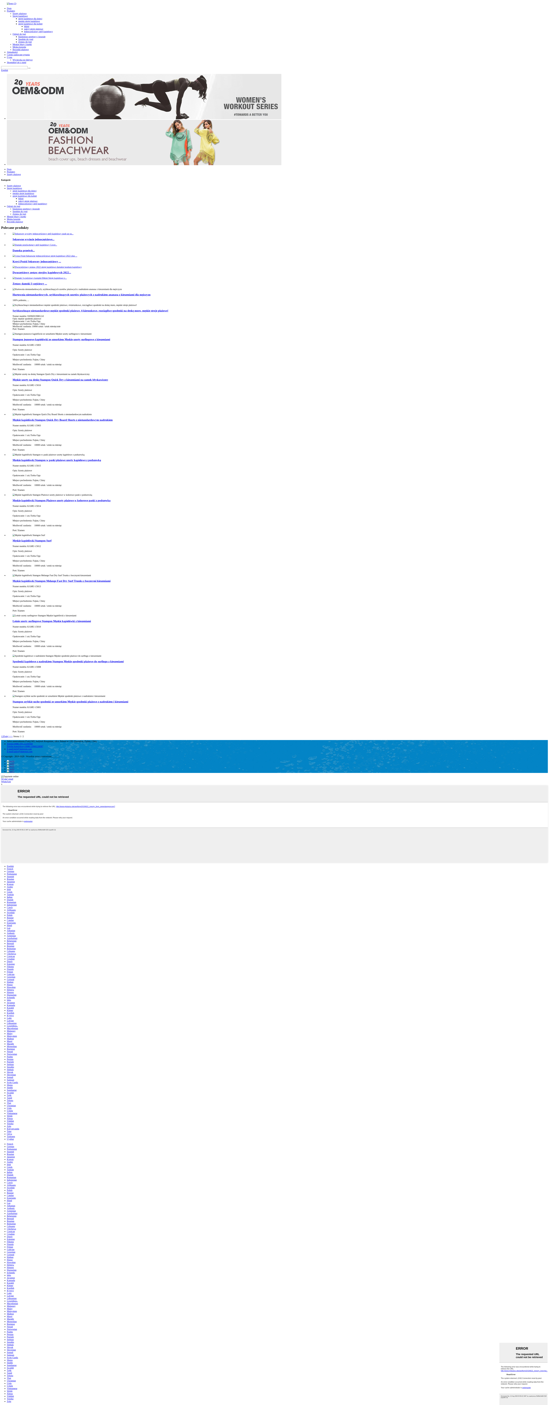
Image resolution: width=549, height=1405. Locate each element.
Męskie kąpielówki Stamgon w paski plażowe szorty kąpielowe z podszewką (57, 460)
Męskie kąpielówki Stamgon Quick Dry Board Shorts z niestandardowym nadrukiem (63, 419)
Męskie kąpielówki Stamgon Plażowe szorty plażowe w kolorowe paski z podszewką (62, 500)
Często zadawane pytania (18, 54)
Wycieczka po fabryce (23, 60)
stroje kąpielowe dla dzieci (30, 18)
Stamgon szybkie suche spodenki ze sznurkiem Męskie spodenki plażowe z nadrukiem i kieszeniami (70, 701)
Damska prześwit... (24, 250)
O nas (9, 57)
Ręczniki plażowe (21, 49)
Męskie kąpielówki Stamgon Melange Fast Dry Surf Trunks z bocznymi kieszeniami (62, 580)
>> (11, 736)
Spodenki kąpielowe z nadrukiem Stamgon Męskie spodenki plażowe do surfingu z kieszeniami (68, 661)
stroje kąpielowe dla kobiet (30, 24)
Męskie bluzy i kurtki (22, 44)
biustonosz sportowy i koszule (31, 36)
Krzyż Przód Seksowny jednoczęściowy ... (37, 261)
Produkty (11, 11)
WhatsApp (6, 781)
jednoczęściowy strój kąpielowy (38, 31)
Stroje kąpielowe (20, 16)
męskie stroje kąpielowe (29, 21)
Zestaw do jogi (25, 42)
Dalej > (6, 736)
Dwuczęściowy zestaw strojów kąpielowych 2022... (42, 272)
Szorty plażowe (20, 13)
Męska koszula (19, 47)
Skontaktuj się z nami (16, 62)
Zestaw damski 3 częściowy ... (30, 283)
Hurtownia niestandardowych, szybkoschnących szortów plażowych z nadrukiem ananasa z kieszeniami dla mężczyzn (82, 294)
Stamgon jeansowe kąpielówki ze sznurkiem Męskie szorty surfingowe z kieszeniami (61, 339)
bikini (26, 26)
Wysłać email (7, 779)
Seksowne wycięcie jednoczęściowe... (33, 239)
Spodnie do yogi (25, 39)
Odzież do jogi (19, 34)
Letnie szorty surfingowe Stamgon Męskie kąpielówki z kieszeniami (52, 621)
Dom (9, 8)
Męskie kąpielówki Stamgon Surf (32, 540)
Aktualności (12, 52)
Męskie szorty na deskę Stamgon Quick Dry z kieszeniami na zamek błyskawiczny (60, 379)
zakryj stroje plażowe (33, 29)
